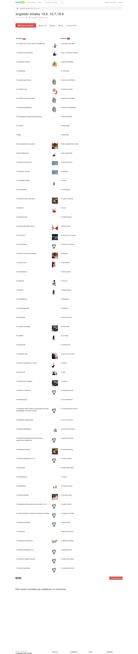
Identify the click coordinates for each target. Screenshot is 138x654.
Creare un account (110, 2)
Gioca (61, 25)
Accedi (121, 2)
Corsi (39, 2)
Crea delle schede (115, 578)
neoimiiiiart (44, 17)
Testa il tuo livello (72, 25)
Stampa (53, 25)
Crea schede (31, 2)
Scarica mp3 (43, 25)
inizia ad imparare (26, 25)
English (18, 578)
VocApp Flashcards (21, 651)
